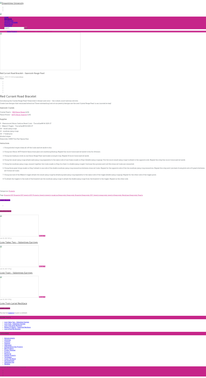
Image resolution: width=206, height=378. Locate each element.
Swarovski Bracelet (74, 195)
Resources (8, 24)
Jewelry (42, 195)
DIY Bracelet (15, 195)
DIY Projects (34, 195)
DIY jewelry (25, 195)
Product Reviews (11, 22)
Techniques (8, 21)
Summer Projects (10, 355)
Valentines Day (9, 362)
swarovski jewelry (106, 195)
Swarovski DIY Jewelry (90, 195)
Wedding (7, 364)
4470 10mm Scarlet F (20, 115)
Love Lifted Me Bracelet (12, 329)
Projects (8, 19)
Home (6, 17)
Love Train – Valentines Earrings (14, 324)
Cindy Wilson (5, 200)
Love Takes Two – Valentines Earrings (16, 322)
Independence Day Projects (13, 347)
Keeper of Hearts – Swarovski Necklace (17, 327)
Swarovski (62, 195)
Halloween (7, 345)
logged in (11, 313)
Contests (8, 26)
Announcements (9, 338)
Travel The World (10, 359)
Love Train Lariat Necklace (13, 325)
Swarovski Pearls (136, 195)
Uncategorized (9, 360)
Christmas (7, 340)
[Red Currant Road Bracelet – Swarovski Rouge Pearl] (40, 69)
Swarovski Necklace (121, 195)
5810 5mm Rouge (18, 112)
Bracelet (7, 195)
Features (7, 343)
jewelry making (52, 195)
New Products (9, 348)
